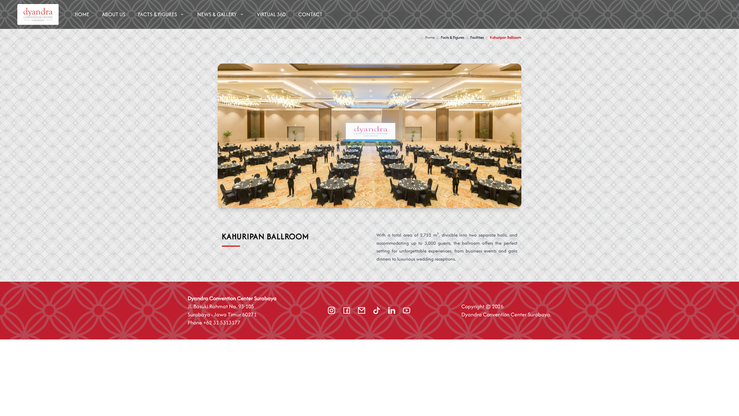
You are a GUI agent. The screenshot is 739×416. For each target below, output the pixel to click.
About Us (113, 14)
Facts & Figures (157, 14)
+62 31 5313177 (221, 322)
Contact (310, 14)
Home (82, 14)
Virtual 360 (271, 14)
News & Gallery (217, 14)
